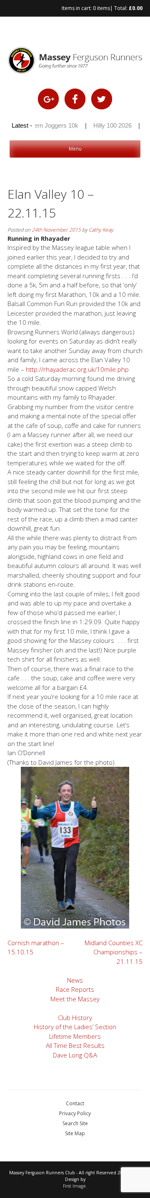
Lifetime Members (75, 1036)
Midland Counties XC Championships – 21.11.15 (113, 952)
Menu (75, 148)
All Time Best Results (75, 1045)
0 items (101, 8)
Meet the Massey (75, 999)
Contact (75, 1103)
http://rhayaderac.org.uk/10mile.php (77, 369)
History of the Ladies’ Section (75, 1027)
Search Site (75, 1123)
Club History (75, 1017)
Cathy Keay (101, 229)
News (75, 980)
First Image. (75, 1186)
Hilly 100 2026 (108, 125)
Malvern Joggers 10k (45, 125)
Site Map (75, 1133)
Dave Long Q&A (75, 1055)
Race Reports (75, 989)
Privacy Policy (75, 1113)
